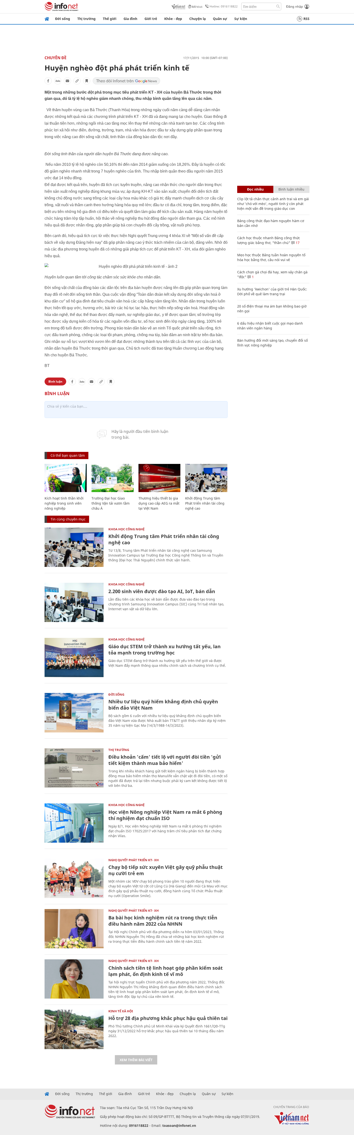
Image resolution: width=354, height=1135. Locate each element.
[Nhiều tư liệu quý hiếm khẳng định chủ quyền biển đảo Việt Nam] (74, 712)
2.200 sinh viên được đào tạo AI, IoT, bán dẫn (161, 591)
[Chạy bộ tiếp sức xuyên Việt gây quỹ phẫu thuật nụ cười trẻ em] (74, 878)
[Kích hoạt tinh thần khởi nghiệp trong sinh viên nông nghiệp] (66, 478)
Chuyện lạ (197, 18)
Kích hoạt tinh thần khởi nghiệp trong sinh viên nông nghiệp (64, 503)
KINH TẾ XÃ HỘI (120, 1011)
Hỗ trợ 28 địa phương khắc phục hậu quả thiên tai (168, 1018)
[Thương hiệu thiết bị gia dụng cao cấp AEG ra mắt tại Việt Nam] (159, 478)
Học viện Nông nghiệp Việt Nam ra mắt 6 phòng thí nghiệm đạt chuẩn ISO (165, 815)
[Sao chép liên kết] (77, 80)
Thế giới (109, 18)
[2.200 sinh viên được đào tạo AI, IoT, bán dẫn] (74, 602)
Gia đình (130, 18)
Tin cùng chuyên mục (68, 519)
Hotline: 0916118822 (224, 6)
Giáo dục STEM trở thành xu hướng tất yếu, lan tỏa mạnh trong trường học (164, 649)
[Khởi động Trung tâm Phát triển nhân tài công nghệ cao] (206, 478)
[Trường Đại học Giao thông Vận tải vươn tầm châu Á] (113, 478)
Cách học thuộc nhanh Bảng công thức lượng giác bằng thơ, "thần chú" (268, 240)
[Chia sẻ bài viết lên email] (67, 80)
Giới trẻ (150, 18)
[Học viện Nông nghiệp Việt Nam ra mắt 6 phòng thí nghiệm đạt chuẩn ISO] (74, 823)
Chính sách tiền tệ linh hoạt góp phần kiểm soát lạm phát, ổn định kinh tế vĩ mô (165, 971)
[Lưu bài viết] (86, 80)
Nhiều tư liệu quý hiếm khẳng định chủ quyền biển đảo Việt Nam (163, 704)
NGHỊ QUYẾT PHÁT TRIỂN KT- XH (133, 860)
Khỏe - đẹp (173, 18)
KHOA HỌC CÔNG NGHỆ (126, 529)
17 (297, 242)
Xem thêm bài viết (136, 1060)
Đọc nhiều (255, 189)
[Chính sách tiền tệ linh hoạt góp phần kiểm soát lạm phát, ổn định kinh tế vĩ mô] (74, 979)
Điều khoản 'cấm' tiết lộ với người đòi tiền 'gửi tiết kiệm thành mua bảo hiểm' (164, 760)
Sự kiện (240, 18)
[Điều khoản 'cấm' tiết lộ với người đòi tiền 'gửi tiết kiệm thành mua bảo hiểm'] (74, 768)
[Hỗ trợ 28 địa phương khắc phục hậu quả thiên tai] (74, 1029)
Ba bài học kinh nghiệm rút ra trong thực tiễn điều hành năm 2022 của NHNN (162, 920)
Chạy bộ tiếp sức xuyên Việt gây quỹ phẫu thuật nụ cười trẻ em (165, 870)
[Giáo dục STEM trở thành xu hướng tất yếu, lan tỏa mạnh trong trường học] (74, 657)
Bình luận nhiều (291, 189)
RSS (306, 18)
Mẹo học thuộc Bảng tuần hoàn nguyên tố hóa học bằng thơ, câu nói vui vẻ (271, 257)
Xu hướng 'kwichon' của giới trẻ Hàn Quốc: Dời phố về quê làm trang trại (272, 291)
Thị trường (86, 18)
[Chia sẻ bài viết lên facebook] (48, 80)
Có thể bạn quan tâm (68, 455)
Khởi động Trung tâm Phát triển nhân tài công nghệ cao (204, 503)
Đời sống (62, 18)
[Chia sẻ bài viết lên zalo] (57, 80)
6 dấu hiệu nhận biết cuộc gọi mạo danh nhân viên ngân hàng (270, 325)
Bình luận (55, 381)
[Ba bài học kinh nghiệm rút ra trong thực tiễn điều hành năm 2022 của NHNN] (74, 928)
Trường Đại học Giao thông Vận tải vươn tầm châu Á (111, 503)
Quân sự (220, 18)
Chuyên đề (55, 57)
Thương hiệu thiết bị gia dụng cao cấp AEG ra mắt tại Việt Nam (158, 503)
